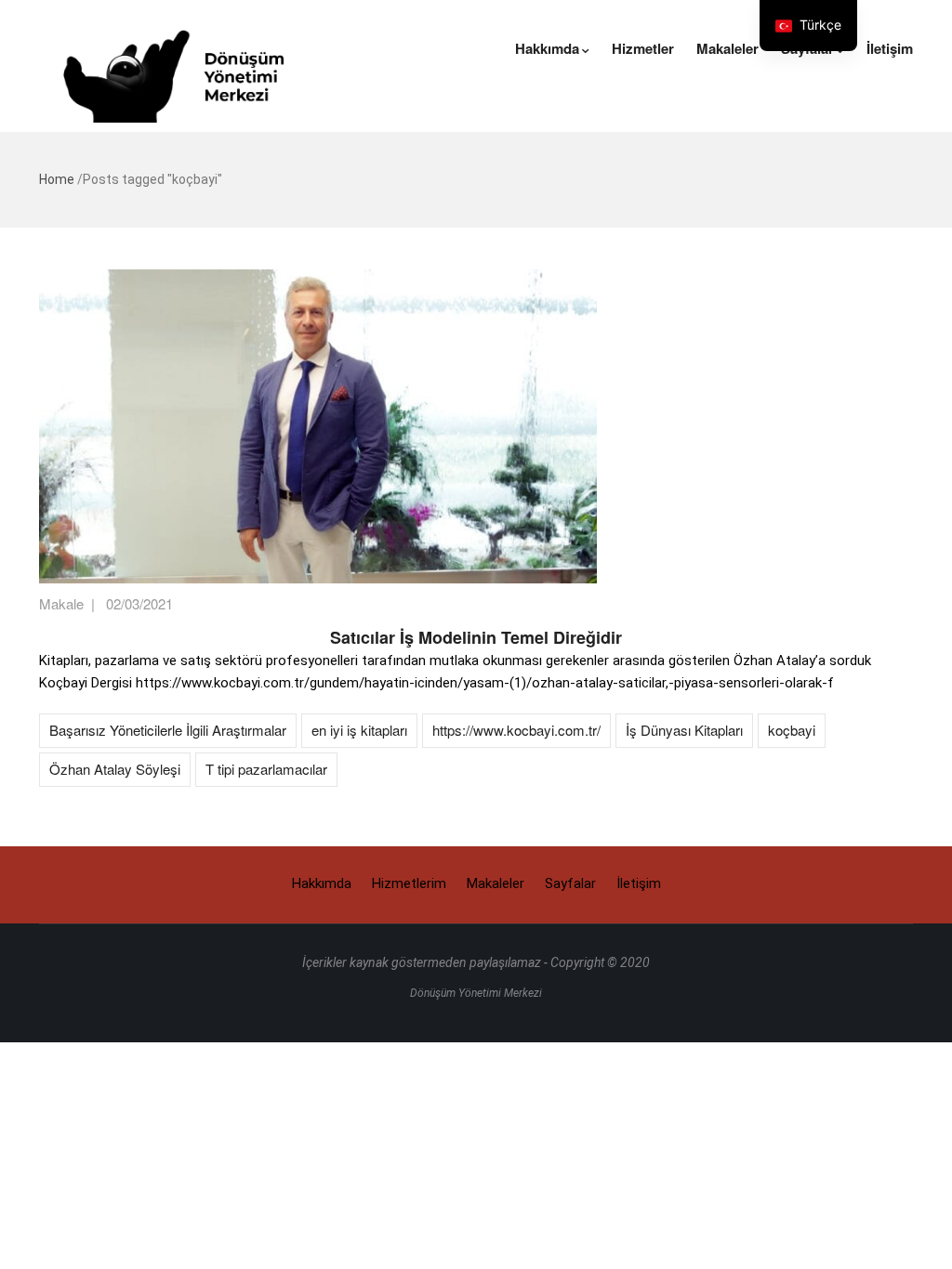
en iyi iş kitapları (359, 729)
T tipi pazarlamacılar (266, 768)
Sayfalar (570, 883)
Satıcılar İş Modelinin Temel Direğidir (476, 637)
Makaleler (727, 48)
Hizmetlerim (409, 883)
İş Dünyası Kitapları (684, 729)
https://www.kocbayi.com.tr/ (516, 729)
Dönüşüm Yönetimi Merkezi (476, 993)
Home (56, 179)
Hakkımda (547, 48)
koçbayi (791, 729)
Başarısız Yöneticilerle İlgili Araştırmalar (167, 729)
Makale (61, 603)
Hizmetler (643, 48)
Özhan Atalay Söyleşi (114, 768)
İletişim (889, 48)
